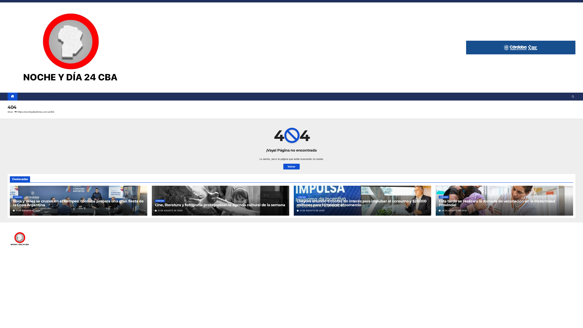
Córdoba (18, 197)
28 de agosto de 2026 (454, 210)
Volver (291, 166)
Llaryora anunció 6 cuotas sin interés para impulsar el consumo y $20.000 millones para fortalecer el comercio (361, 203)
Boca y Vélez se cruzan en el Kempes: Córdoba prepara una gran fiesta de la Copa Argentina (78, 203)
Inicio (10, 111)
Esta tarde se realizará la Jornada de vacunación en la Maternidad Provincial (497, 203)
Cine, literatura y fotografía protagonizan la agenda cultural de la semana (220, 205)
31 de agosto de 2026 (28, 210)
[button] (573, 96)
